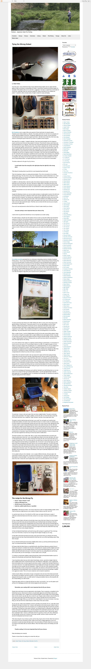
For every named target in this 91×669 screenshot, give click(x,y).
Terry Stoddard (66, 360)
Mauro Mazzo (66, 284)
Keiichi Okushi (66, 252)
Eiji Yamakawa (15, 132)
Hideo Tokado (66, 182)
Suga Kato (65, 344)
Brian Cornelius (66, 130)
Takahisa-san (66, 349)
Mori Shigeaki (66, 296)
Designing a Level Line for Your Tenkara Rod (73, 444)
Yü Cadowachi (66, 400)
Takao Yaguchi (66, 353)
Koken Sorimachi (67, 262)
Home (35, 647)
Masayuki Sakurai (67, 280)
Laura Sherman (67, 270)
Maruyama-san (66, 274)
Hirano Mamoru (67, 186)
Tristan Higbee (66, 375)
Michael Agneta (66, 285)
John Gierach (66, 223)
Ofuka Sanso (66, 306)
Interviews (32, 35)
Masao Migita (66, 279)
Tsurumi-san (66, 378)
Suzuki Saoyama (67, 346)
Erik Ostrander (66, 165)
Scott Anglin (66, 329)
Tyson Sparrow (66, 380)
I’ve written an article (17, 259)
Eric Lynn (65, 164)
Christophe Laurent (67, 140)
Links (69, 35)
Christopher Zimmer (68, 144)
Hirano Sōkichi (66, 187)
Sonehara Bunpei (67, 339)
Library (39, 35)
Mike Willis (65, 289)
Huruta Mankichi (67, 194)
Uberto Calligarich (67, 382)
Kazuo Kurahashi (67, 245)
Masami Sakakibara (67, 277)
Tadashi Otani (66, 348)
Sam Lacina (66, 324)
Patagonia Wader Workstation (73, 456)
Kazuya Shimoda (67, 247)
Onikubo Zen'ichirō (67, 307)
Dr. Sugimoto (66, 157)
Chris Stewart (66, 137)
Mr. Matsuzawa (66, 299)
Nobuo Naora (66, 304)
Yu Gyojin (65, 393)
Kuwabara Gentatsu (67, 268)
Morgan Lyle (66, 294)
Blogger (55, 658)
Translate (73, 46)
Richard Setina (66, 314)
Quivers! (71, 432)
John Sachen (66, 226)
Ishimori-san (66, 199)
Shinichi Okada (66, 334)
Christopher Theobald (68, 142)
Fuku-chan (65, 171)
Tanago (57, 35)
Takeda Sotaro (66, 355)
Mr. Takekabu (66, 301)
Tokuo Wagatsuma (67, 365)
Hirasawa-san (66, 189)
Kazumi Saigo (66, 241)
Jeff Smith (65, 213)
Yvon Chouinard (67, 398)
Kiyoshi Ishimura (67, 258)
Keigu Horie (66, 250)
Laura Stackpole (67, 272)
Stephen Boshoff (67, 343)
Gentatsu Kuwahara (67, 172)
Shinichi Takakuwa (67, 336)
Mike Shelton (66, 287)
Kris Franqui (66, 267)
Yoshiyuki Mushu (67, 392)
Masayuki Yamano (67, 282)
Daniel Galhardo (67, 147)
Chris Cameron (66, 133)
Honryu (26, 35)
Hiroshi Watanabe (67, 192)
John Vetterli (66, 228)
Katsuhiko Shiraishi (67, 236)
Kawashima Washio (67, 240)
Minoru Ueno (66, 292)
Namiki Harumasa (67, 302)
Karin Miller (66, 233)
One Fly (35, 641)
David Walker (66, 152)
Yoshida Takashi (67, 388)
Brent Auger (66, 128)
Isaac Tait (65, 198)
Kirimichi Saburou (67, 257)
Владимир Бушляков (68, 402)
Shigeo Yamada (67, 331)
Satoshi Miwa (66, 328)
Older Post (56, 647)
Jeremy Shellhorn (67, 214)
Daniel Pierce (66, 149)
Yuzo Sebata (66, 397)
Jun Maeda (66, 231)
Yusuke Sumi (66, 395)
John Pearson (66, 225)
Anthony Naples (67, 125)
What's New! (15, 38)
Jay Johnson (66, 209)
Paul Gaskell (66, 309)
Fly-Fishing (51, 35)
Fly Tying (24, 641)
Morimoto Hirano (67, 297)
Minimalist (31, 641)
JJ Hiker (65, 201)
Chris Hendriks (66, 135)
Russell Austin (66, 321)
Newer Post (15, 647)
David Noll (65, 150)
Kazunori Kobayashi (67, 243)
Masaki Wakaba (67, 275)
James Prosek (66, 203)
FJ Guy (65, 169)
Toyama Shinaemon (67, 373)
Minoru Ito (65, 290)
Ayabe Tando (66, 127)
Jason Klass (66, 206)
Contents (14, 35)
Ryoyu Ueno (66, 322)
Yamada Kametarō (67, 385)
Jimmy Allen (66, 218)
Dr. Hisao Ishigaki (67, 155)
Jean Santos (66, 211)
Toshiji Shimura (66, 370)
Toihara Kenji (66, 363)
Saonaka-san (66, 326)
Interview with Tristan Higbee (72, 478)
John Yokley (66, 230)
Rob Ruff (65, 317)
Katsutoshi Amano (67, 238)
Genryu (20, 35)
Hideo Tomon (66, 184)
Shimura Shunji (66, 333)
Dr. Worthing (66, 160)
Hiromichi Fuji (66, 191)
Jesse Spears (66, 216)
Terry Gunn (66, 358)
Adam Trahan (18, 641)
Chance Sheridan (67, 132)
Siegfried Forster (67, 338)
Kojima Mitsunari (67, 260)
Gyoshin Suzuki (66, 179)
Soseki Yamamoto (67, 341)
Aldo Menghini (66, 123)
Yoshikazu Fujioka (67, 390)
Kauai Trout (72, 408)
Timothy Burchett (67, 361)
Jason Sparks (66, 208)
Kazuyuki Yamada (67, 248)
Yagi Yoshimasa (67, 383)
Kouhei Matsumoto (67, 263)
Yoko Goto (65, 387)
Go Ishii (65, 174)
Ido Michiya (66, 196)
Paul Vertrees (66, 311)
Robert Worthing (67, 319)
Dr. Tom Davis (66, 159)
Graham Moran (66, 176)
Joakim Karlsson (67, 220)
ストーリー (71, 488)
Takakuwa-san (66, 351)
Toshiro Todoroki (67, 371)
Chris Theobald (66, 138)
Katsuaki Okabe (67, 235)
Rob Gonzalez (66, 316)
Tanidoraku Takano (67, 356)
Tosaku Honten (66, 368)
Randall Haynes (67, 312)
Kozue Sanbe (66, 265)
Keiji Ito (65, 253)
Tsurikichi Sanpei (67, 377)
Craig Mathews (66, 145)
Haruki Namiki (66, 181)
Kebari (44, 35)
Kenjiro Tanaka (66, 255)
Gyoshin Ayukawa (67, 177)
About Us (63, 35)
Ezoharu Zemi (66, 167)
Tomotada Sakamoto (68, 366)
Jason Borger (66, 204)
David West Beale (67, 154)
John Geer (65, 221)
